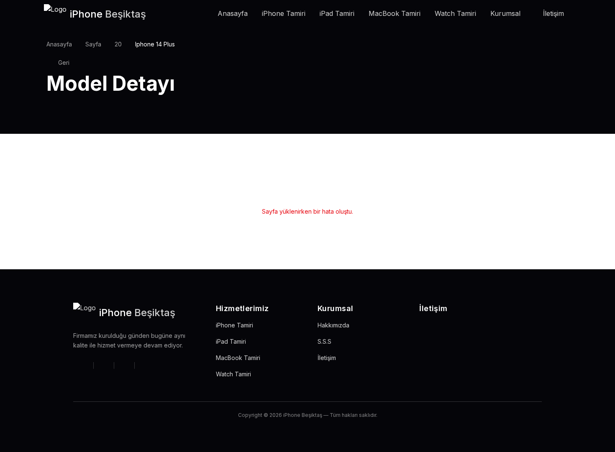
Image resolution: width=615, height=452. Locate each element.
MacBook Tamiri (394, 13)
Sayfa (93, 44)
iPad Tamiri (337, 13)
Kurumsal (505, 13)
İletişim (553, 13)
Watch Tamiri (455, 13)
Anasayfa (233, 13)
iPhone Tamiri (283, 13)
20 (118, 44)
